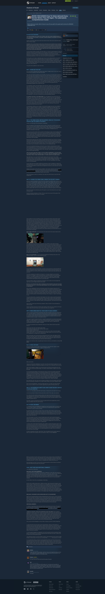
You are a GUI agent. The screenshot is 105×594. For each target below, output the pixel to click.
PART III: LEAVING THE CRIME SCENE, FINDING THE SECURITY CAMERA (75, 64)
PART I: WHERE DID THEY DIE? (68, 60)
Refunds (67, 591)
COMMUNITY (44, 2)
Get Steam (77, 584)
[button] (28, 28)
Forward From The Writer (67, 58)
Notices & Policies (69, 587)
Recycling (60, 589)
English (68, 41)
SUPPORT (54, 2)
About (49, 2)
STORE (39, 2)
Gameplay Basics (69, 39)
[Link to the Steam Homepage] (31, 3)
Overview (64, 55)
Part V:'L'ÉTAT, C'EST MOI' (67, 68)
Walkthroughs (75, 39)
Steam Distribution (52, 589)
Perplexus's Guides (38, 13)
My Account (78, 589)
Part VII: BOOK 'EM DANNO (68, 72)
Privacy (67, 584)
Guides (34, 13)
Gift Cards (50, 591)
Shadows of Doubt (29, 13)
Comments (65, 76)
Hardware (60, 587)
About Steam (51, 584)
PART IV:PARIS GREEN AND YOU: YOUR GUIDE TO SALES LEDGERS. (75, 66)
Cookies (67, 589)
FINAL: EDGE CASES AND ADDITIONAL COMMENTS (72, 74)
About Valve (61, 584)
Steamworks (51, 587)
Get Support (78, 587)
